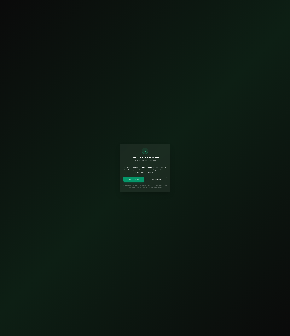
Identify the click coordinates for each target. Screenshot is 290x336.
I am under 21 (156, 179)
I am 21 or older (133, 179)
